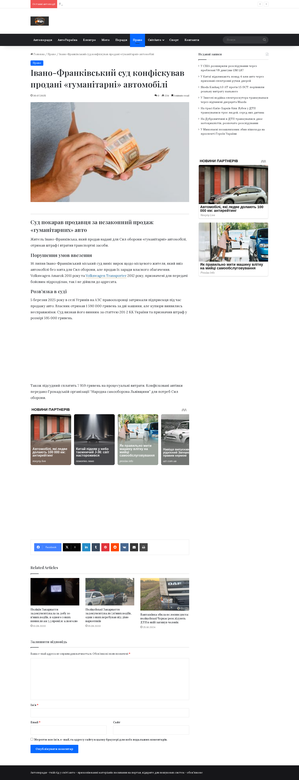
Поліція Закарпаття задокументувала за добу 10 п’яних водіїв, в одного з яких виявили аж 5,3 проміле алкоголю (54, 615)
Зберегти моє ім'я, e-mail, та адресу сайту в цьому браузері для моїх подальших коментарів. (100, 739)
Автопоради (42, 40)
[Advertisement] (110, 352)
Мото (105, 40)
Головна (39, 54)
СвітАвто (154, 40)
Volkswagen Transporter (106, 275)
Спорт (174, 40)
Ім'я (34, 705)
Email (35, 722)
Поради (121, 40)
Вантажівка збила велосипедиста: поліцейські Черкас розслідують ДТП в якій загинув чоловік (164, 618)
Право (137, 40)
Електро (89, 40)
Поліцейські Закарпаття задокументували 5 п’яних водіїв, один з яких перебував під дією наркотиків (108, 615)
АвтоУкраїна (67, 40)
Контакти (191, 40)
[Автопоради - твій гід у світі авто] (40, 21)
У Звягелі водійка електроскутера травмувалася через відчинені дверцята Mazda (112, 4)
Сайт (116, 722)
